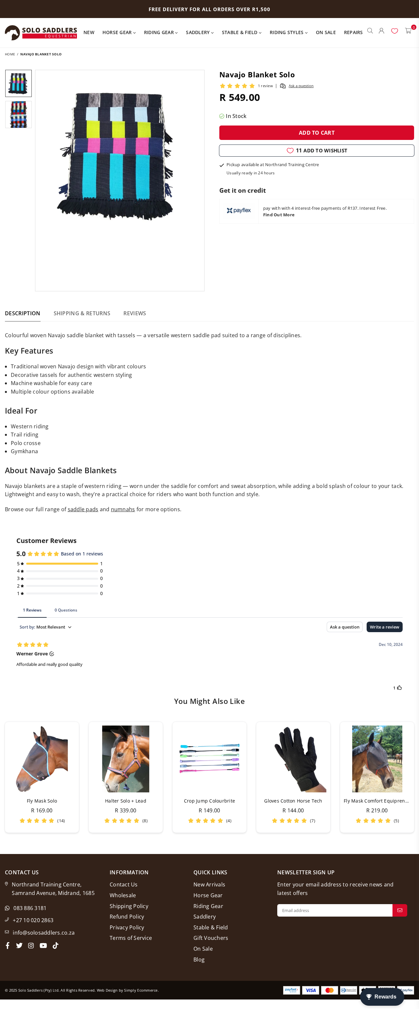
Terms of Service (131, 937)
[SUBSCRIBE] (399, 910)
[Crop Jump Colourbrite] (209, 759)
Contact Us (124, 884)
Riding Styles (287, 32)
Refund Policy (127, 916)
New (88, 32)
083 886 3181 (29, 908)
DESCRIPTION (23, 313)
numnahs (123, 509)
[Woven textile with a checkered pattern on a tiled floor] (18, 114)
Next (198, 180)
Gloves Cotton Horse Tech (293, 801)
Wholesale (123, 895)
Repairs (353, 32)
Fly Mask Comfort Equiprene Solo (381, 801)
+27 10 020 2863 (33, 920)
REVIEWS (134, 313)
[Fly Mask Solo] (42, 759)
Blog (199, 959)
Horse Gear (117, 32)
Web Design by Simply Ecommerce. (128, 990)
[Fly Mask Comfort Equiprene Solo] (377, 759)
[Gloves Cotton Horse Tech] (293, 759)
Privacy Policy (127, 927)
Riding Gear (159, 32)
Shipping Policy (129, 906)
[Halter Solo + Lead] (125, 759)
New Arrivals (209, 884)
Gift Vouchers (210, 937)
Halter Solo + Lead (125, 801)
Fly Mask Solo (42, 801)
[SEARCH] (370, 33)
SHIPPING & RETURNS (82, 313)
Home (10, 54)
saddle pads (83, 509)
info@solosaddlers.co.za (44, 932)
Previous (41, 180)
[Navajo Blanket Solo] (18, 83)
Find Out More (279, 215)
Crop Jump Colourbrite (209, 801)
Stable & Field (240, 32)
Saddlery (198, 32)
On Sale (326, 32)
